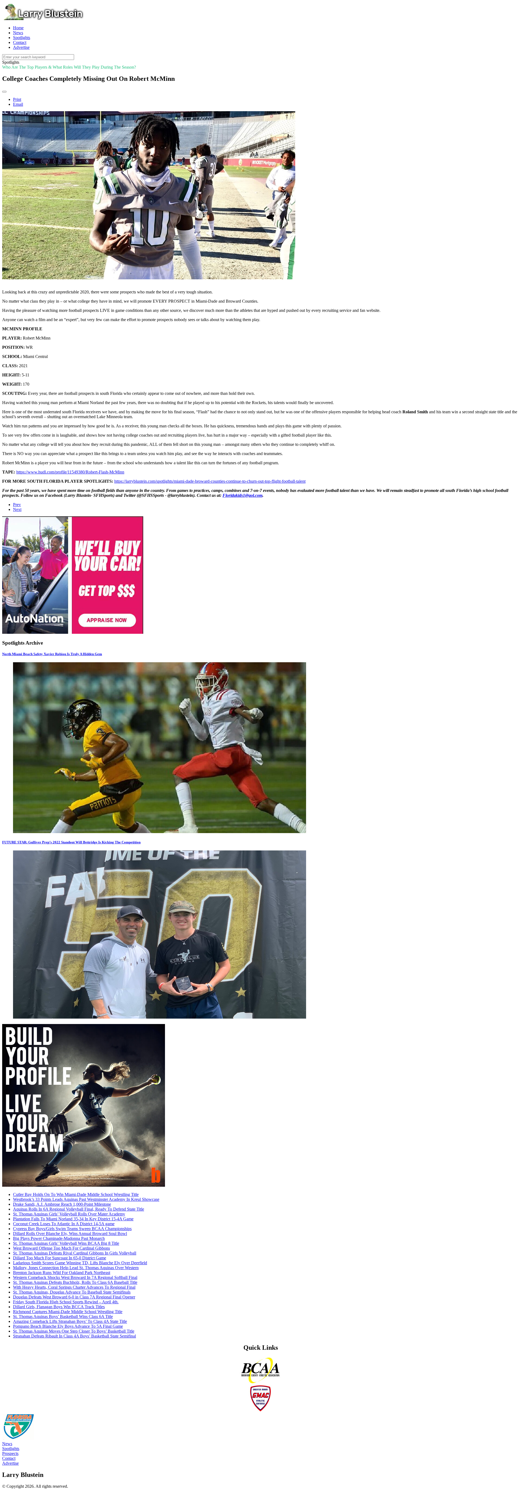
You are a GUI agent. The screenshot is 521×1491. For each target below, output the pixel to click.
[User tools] (4, 91)
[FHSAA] (18, 1438)
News (7, 1443)
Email (18, 104)
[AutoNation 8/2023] (72, 632)
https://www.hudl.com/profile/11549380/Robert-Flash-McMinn (70, 472)
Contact (8, 1458)
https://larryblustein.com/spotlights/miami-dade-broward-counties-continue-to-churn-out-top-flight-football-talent (210, 481)
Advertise (10, 1463)
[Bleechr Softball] (83, 1185)
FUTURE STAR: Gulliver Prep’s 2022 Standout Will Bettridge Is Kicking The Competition (71, 842)
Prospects (10, 1453)
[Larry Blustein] (43, 18)
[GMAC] (260, 1410)
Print (17, 99)
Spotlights (10, 1448)
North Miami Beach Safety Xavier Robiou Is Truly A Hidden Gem (52, 654)
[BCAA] (260, 1382)
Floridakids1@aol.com (242, 495)
